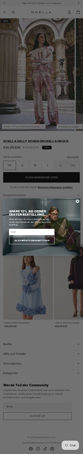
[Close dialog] (77, 201)
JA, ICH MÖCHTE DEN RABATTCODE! (32, 240)
